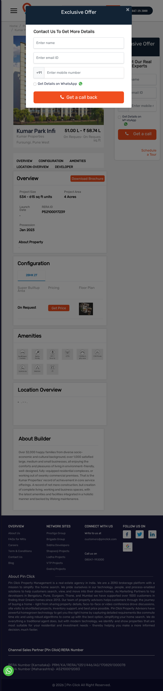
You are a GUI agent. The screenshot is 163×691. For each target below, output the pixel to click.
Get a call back (81, 97)
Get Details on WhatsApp (57, 84)
